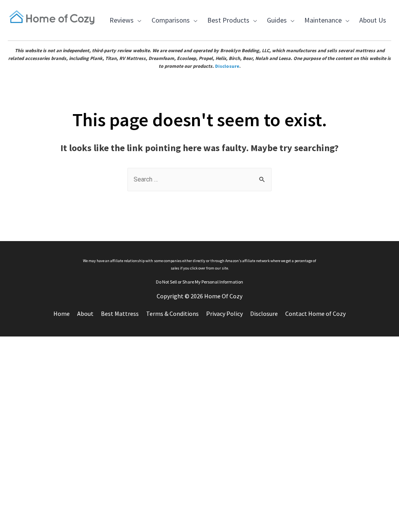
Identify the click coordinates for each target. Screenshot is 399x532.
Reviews (120, 25)
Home (61, 313)
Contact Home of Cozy (315, 313)
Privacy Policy (224, 313)
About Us (372, 20)
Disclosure (227, 66)
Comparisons (169, 25)
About (85, 313)
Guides (275, 25)
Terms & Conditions (172, 313)
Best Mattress (120, 313)
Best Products (226, 25)
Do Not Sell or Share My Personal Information (199, 282)
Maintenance (322, 25)
